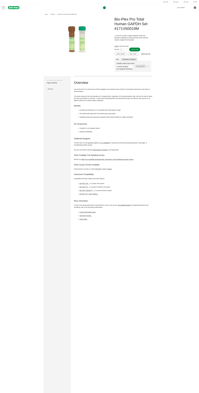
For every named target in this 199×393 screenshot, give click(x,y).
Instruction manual (85, 215)
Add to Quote (120, 54)
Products (53, 14)
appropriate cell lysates (100, 150)
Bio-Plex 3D (84, 187)
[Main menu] (3, 7)
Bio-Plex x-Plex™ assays (103, 169)
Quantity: (116, 49)
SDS (117, 59)
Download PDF (140, 66)
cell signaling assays (124, 205)
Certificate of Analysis (129, 59)
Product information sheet (87, 212)
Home (46, 14)
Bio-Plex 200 (84, 183)
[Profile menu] (188, 7)
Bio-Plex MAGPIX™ (86, 190)
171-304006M (105, 143)
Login (116, 46)
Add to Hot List (145, 54)
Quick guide (83, 219)
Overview (50, 89)
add (148, 66)
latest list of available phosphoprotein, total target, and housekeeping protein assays (107, 159)
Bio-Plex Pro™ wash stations (89, 194)
